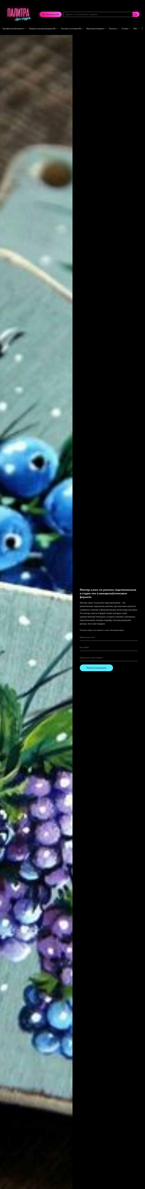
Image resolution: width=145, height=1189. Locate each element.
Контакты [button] (113, 28)
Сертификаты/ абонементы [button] (13, 28)
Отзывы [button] (125, 28)
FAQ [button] (135, 28)
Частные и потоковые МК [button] (71, 28)
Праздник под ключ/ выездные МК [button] (42, 28)
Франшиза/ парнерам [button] (95, 28)
